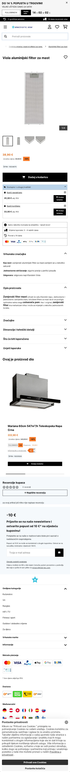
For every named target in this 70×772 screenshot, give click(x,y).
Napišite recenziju (36, 493)
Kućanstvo (7, 594)
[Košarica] (65, 27)
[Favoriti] (57, 27)
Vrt (4, 600)
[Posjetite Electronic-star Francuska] (24, 710)
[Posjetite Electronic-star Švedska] (37, 718)
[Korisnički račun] (49, 27)
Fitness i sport (9, 617)
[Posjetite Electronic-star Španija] (37, 710)
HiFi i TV (6, 612)
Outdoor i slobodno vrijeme (15, 623)
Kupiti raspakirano (14, 192)
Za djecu (7, 629)
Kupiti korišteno (13, 206)
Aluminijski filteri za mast (58, 47)
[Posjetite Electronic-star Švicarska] (18, 710)
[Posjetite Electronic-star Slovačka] (44, 710)
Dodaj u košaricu (38, 177)
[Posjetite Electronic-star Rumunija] (24, 718)
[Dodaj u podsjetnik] (65, 57)
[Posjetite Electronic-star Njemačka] (5, 710)
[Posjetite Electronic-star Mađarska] (11, 718)
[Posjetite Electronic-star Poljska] (18, 718)
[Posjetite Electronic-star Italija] (31, 710)
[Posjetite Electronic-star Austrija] (11, 710)
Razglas (6, 606)
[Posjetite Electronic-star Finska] (44, 718)
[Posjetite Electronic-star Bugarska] (31, 718)
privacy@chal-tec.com (41, 568)
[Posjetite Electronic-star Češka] (5, 718)
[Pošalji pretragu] (5, 36)
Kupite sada (26, 12)
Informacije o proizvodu (17, 451)
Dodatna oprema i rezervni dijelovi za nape (26, 47)
